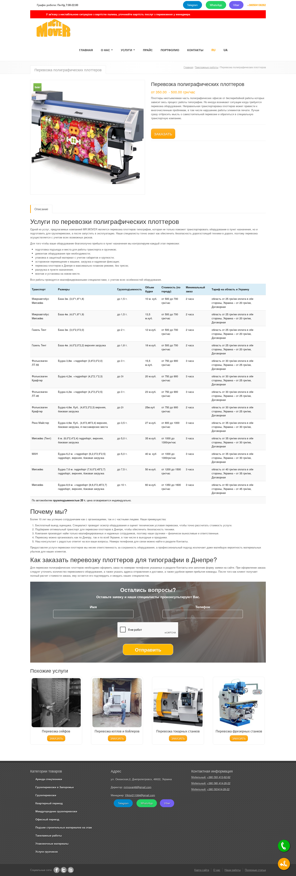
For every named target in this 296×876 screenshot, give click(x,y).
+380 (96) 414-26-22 (218, 783)
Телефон (202, 607)
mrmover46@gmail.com (137, 787)
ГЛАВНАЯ (86, 50)
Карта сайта (201, 870)
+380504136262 (256, 5)
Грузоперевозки (45, 795)
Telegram (192, 5)
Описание (41, 209)
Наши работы (233, 870)
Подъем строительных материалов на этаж (63, 827)
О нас (216, 870)
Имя (93, 607)
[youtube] (71, 870)
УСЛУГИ (127, 50)
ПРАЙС (148, 50)
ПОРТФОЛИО (170, 50)
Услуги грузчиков (46, 851)
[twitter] (64, 870)
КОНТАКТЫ (195, 50)
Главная (188, 67)
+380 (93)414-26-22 (218, 789)
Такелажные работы (206, 67)
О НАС (106, 50)
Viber (236, 5)
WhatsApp (216, 5)
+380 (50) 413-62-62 (218, 777)
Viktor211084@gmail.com (140, 795)
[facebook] (57, 870)
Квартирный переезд (49, 803)
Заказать (163, 133)
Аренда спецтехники (48, 779)
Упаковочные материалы (51, 843)
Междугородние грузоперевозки (56, 811)
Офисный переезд (47, 819)
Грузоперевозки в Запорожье (54, 787)
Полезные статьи (255, 870)
